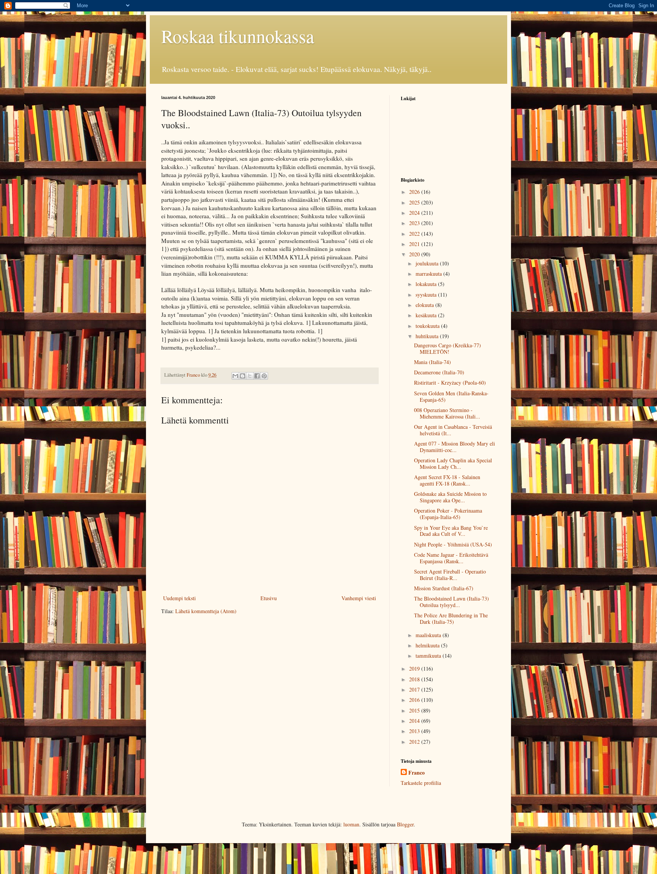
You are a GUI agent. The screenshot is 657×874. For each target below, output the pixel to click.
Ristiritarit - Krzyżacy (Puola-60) (450, 382)
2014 (415, 720)
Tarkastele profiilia (421, 782)
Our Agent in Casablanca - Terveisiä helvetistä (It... (453, 430)
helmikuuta (428, 645)
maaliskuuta (429, 635)
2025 (415, 202)
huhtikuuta (428, 336)
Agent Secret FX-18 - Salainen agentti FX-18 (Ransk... (447, 480)
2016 (415, 699)
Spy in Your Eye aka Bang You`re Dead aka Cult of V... (451, 531)
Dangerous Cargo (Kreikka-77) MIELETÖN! (447, 348)
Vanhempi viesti (358, 598)
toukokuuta (428, 325)
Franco (416, 773)
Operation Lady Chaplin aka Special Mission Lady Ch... (453, 463)
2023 (415, 223)
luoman (351, 824)
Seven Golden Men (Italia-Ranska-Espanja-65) (451, 396)
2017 (415, 689)
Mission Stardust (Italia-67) (443, 588)
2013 (415, 731)
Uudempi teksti (179, 598)
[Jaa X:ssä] (250, 376)
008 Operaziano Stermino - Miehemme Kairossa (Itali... (447, 413)
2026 (415, 191)
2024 (415, 212)
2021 (415, 244)
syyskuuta (427, 294)
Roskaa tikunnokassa (237, 36)
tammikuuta (429, 655)
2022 (415, 233)
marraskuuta (429, 273)
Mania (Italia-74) (432, 362)
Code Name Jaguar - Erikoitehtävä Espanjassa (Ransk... (451, 558)
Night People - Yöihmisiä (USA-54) (453, 544)
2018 (415, 679)
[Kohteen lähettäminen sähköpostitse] (235, 376)
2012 (415, 741)
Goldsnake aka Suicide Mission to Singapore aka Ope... (450, 497)
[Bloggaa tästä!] (242, 376)
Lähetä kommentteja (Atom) (205, 611)
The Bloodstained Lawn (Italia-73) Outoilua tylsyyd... (451, 602)
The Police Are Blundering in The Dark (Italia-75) (451, 618)
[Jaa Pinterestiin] (264, 376)
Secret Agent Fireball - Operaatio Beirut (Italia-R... (450, 575)
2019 (415, 668)
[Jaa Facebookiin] (257, 376)
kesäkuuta (427, 315)
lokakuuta (427, 284)
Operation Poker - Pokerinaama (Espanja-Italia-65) (448, 514)
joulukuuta (428, 263)
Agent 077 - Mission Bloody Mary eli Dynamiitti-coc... (454, 447)
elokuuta (425, 304)
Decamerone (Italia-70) (439, 372)
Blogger (405, 824)
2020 (415, 254)
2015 (415, 710)
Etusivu (268, 598)
